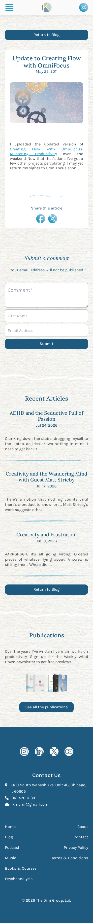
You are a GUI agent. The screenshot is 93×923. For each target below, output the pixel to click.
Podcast (12, 847)
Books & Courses (20, 868)
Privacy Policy (76, 847)
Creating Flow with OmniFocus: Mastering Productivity (46, 151)
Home (10, 826)
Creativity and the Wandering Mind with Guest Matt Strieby (46, 477)
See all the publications (46, 707)
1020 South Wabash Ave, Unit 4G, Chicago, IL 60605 (48, 788)
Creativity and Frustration (46, 534)
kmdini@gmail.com (30, 804)
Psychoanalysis (18, 878)
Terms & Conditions (69, 857)
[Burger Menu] (9, 7)
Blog (9, 837)
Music (10, 857)
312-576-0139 (23, 797)
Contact (81, 837)
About (82, 826)
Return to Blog (46, 34)
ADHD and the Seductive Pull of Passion (46, 416)
